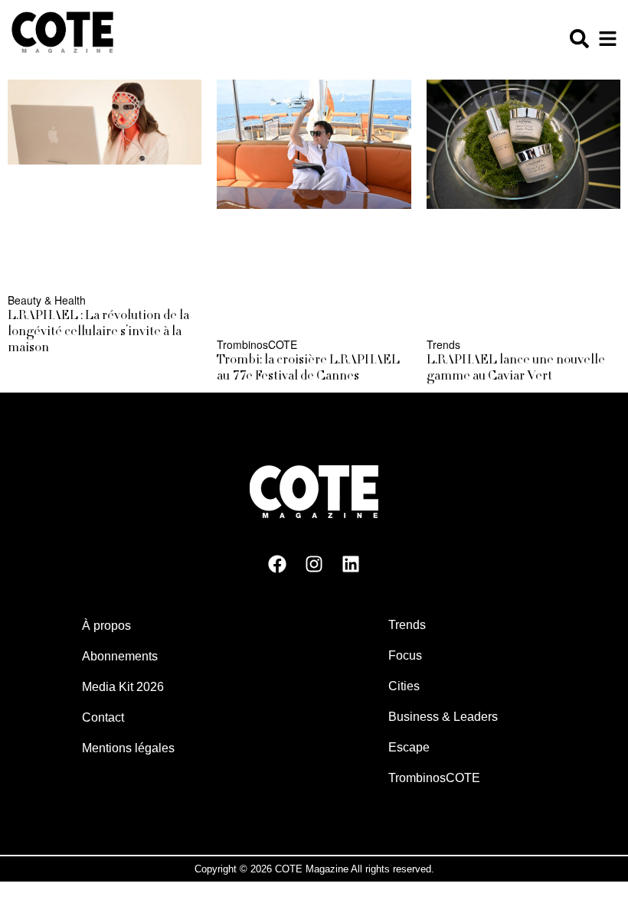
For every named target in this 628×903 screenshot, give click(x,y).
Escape (409, 747)
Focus (405, 655)
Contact (103, 717)
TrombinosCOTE (434, 777)
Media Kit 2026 (123, 686)
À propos (106, 625)
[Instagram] (314, 564)
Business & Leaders (443, 716)
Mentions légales (128, 748)
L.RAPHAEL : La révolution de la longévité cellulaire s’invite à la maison (98, 332)
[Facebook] (277, 564)
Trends (407, 624)
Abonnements (120, 656)
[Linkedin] (350, 564)
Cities (404, 686)
